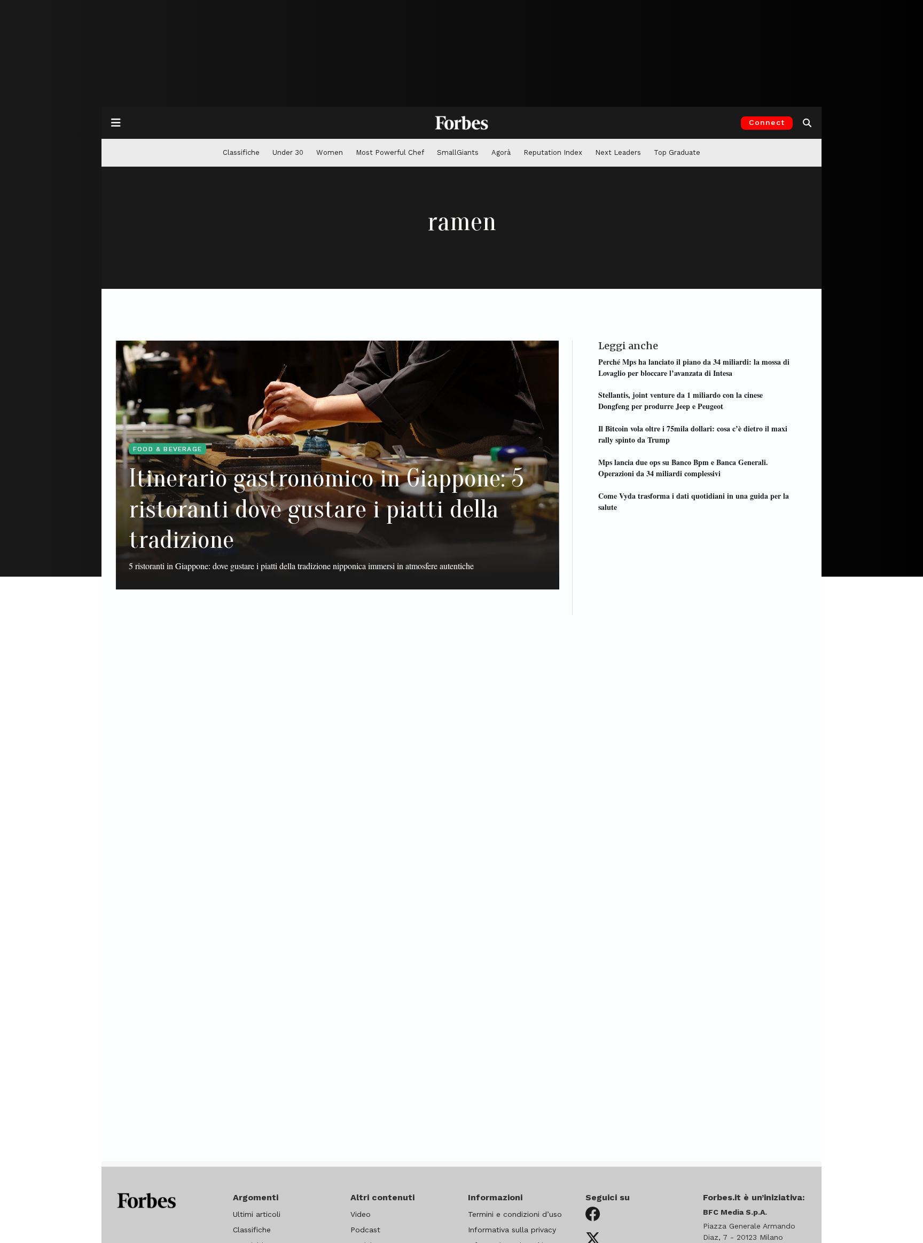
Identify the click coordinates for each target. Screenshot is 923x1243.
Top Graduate (677, 152)
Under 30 (287, 152)
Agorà (501, 152)
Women (329, 152)
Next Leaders (618, 152)
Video (360, 1214)
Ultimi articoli (256, 1214)
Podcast (365, 1229)
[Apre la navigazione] (116, 123)
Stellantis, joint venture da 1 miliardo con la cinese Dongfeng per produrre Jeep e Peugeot (680, 400)
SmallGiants (458, 152)
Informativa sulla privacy (512, 1229)
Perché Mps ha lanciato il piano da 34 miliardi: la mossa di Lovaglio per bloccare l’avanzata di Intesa (693, 367)
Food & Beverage (167, 449)
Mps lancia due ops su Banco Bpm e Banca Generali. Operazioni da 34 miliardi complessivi (683, 467)
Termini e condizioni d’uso (515, 1214)
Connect (767, 122)
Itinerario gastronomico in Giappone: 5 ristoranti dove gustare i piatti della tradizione (326, 508)
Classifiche (241, 152)
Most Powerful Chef (390, 152)
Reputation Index (552, 152)
